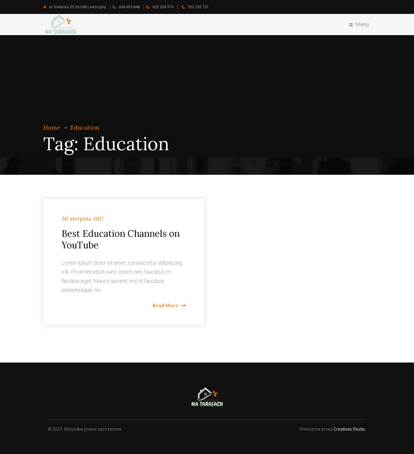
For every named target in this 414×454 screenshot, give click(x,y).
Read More (165, 305)
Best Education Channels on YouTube (121, 239)
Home (51, 127)
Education (84, 127)
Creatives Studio (349, 429)
